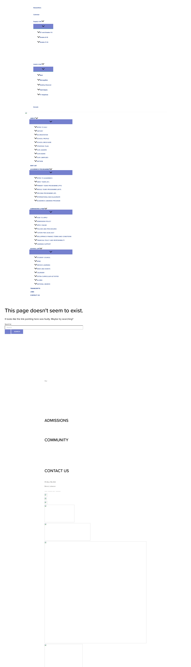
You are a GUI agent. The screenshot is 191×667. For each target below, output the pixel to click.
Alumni (39, 280)
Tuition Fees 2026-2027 (45, 232)
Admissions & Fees (37, 209)
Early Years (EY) (43, 182)
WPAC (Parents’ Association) (54, 451)
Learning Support (44, 244)
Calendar (36, 15)
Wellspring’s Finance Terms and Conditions (54, 236)
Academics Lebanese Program (48, 200)
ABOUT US (54, 358)
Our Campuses (42, 157)
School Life (35, 249)
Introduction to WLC (51, 365)
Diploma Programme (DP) (46, 193)
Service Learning (43, 265)
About (32, 118)
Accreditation (42, 135)
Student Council (43, 257)
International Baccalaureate (48, 197)
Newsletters (37, 8)
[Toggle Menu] (43, 26)
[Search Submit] (8, 331)
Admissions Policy (44, 221)
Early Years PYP (50, 395)
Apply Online (42, 225)
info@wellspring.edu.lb (52, 491)
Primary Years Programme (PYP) (49, 185)
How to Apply (42, 217)
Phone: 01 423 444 (51, 478)
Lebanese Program (51, 413)
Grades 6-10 (44, 37)
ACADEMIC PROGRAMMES (69, 388)
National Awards (43, 284)
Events (47, 456)
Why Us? (33, 165)
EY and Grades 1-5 (46, 32)
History (40, 131)
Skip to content (5, 1)
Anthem (40, 161)
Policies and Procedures (47, 229)
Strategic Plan (43, 146)
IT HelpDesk (44, 95)
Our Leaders (42, 150)
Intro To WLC (42, 127)
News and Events (43, 269)
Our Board (41, 153)
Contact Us (35, 295)
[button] (43, 21)
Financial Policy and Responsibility (51, 240)
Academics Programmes (40, 169)
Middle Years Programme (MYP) (49, 189)
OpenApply (44, 90)
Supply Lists (37, 21)
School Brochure (44, 142)
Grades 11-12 (44, 42)
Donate (35, 107)
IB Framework (49, 409)
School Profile (43, 138)
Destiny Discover (45, 85)
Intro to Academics (44, 178)
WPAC (39, 261)
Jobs (32, 292)
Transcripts (35, 288)
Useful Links (37, 64)
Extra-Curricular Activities (48, 276)
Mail (41, 75)
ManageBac (44, 80)
